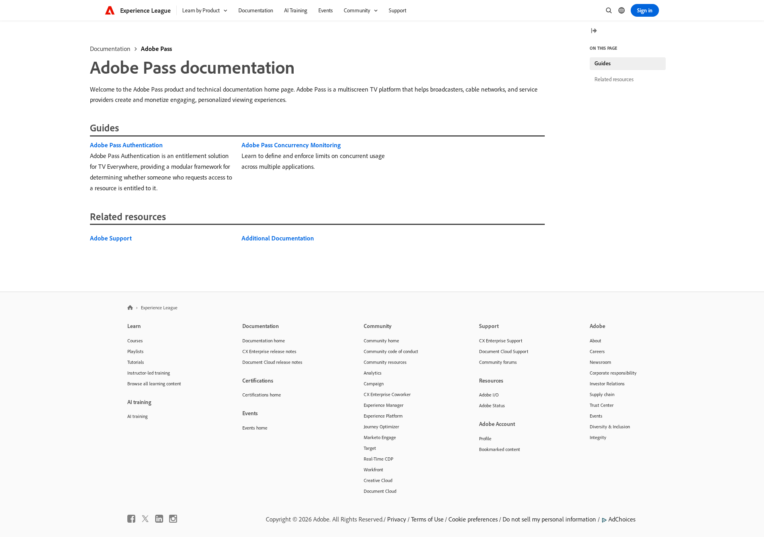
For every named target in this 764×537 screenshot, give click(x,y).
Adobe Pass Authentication (126, 145)
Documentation (110, 49)
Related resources (613, 79)
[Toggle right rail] (593, 31)
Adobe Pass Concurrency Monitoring (291, 145)
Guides (602, 63)
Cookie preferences (473, 519)
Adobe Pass (156, 49)
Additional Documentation (278, 238)
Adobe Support (111, 238)
